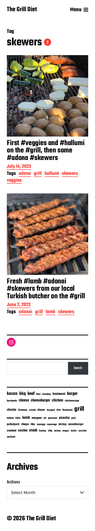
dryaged (51, 410)
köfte (17, 418)
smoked (11, 430)
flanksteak (67, 410)
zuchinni (11, 437)
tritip (50, 431)
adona (25, 174)
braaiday (46, 394)
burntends (12, 401)
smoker (23, 430)
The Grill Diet (22, 9)
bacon (12, 393)
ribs (32, 424)
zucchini (82, 431)
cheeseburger (40, 400)
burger (72, 394)
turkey (57, 431)
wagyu (65, 431)
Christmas (22, 410)
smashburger (76, 424)
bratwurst (59, 394)
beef (31, 394)
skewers (70, 174)
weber (74, 431)
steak (33, 430)
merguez (37, 418)
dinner (41, 410)
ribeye (25, 424)
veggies (14, 181)
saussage (52, 424)
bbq (22, 393)
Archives (13, 482)
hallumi (52, 174)
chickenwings (72, 401)
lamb (50, 312)
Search (78, 368)
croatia (32, 410)
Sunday (42, 431)
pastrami (52, 418)
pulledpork (13, 424)
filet (59, 410)
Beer (38, 394)
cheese (24, 400)
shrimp (62, 424)
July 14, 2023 (19, 167)
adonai (25, 312)
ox (45, 418)
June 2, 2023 (18, 305)
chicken (57, 400)
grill (38, 174)
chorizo (11, 409)
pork (73, 418)
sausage (41, 424)
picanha (64, 418)
